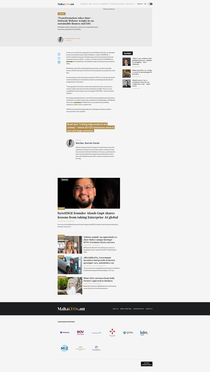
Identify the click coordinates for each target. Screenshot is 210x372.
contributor (78, 102)
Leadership (104, 4)
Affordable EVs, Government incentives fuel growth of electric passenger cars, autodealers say (99, 260)
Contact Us (149, 308)
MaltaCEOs (129, 4)
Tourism (61, 236)
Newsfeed (84, 4)
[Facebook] (59, 54)
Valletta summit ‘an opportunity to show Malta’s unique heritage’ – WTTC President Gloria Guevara (100, 239)
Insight (61, 256)
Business (61, 208)
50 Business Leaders (116, 4)
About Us (115, 308)
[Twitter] (59, 58)
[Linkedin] (59, 63)
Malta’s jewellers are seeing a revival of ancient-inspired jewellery (142, 72)
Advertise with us (138, 308)
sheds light (69, 61)
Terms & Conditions (125, 308)
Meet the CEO (94, 4)
